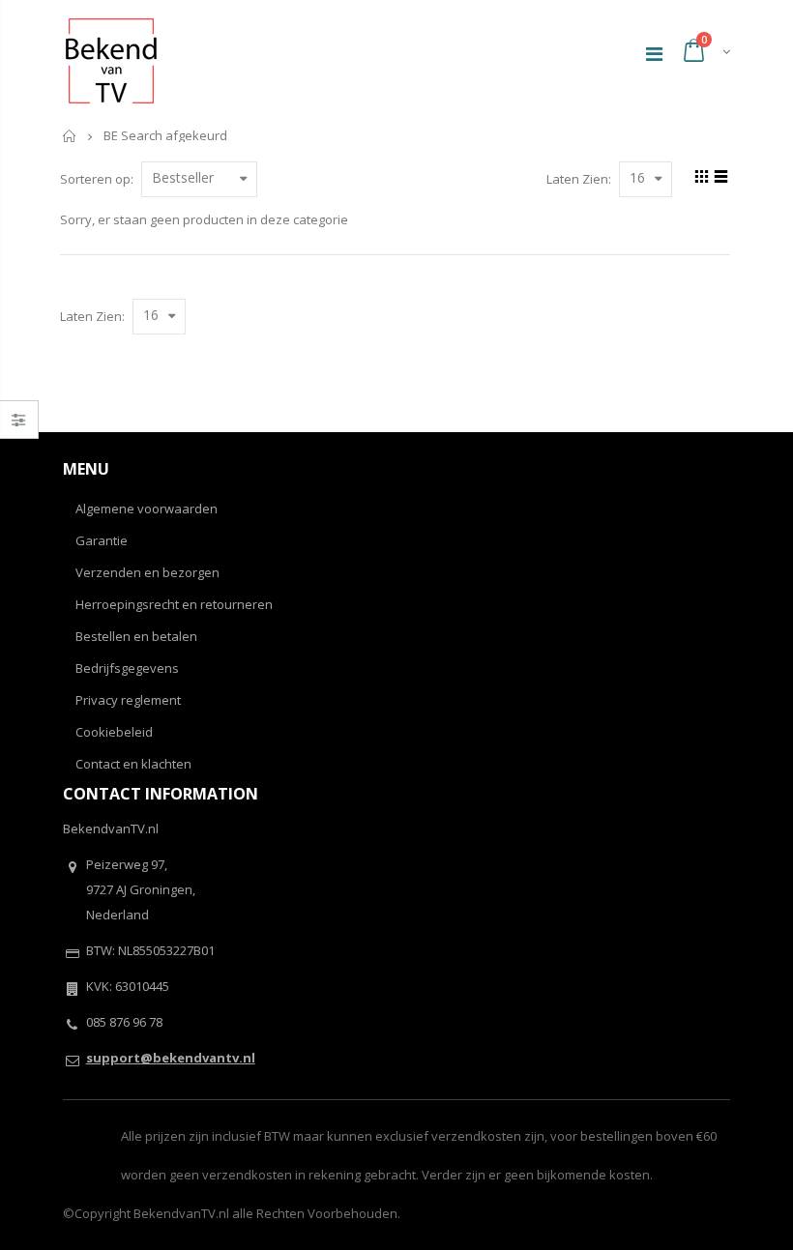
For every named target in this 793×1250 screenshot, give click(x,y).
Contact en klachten (133, 763)
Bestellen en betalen (136, 636)
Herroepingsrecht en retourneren (174, 604)
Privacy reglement (128, 700)
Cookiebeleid (114, 732)
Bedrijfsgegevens (127, 668)
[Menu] (654, 54)
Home (70, 136)
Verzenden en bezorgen (147, 572)
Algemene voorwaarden (146, 508)
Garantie (101, 540)
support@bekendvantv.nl (170, 1057)
